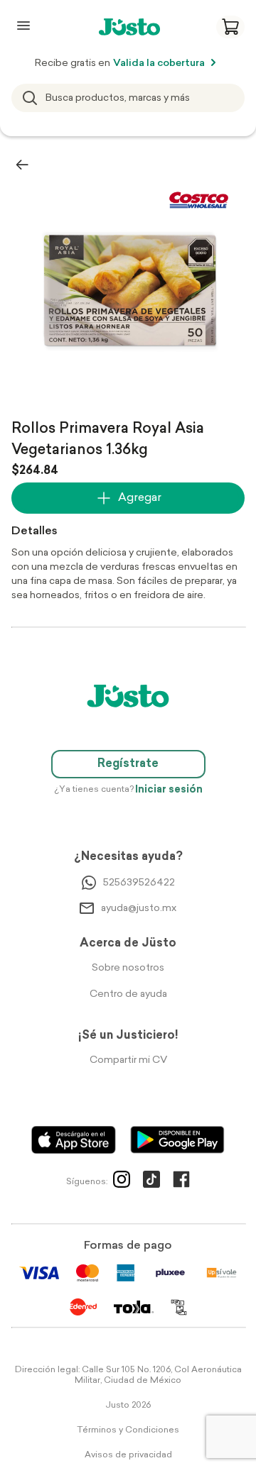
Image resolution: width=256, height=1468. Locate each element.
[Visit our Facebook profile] (181, 1182)
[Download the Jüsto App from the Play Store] (177, 1140)
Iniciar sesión (169, 790)
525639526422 (139, 883)
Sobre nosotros (128, 968)
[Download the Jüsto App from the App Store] (73, 1140)
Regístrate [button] (128, 764)
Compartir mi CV (128, 1060)
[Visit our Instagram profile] (121, 1182)
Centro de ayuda (128, 994)
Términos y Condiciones (128, 1430)
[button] (230, 27)
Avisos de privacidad (128, 1455)
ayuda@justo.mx (138, 908)
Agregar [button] (139, 498)
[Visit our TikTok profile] (151, 1182)
